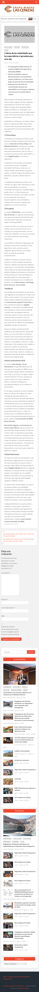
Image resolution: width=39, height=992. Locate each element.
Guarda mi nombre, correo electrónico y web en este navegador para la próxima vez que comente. (10, 630)
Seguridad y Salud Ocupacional (24, 769)
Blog (11, 977)
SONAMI (25, 690)
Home (20, 977)
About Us (6, 977)
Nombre (4, 599)
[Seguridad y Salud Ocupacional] (8, 772)
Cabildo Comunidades (22, 751)
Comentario (5, 573)
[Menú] (3, 2)
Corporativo (7, 687)
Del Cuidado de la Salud (22, 797)
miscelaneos (8, 47)
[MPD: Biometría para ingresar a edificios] (8, 791)
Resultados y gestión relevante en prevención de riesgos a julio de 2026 (25, 905)
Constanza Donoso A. (20, 745)
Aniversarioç (7, 838)
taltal (22, 841)
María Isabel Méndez (9, 697)
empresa (25, 687)
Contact (15, 977)
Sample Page (7, 979)
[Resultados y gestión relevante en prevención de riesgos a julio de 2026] (8, 905)
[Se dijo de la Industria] (8, 763)
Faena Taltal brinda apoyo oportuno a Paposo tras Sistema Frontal (23, 729)
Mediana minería (16, 690)
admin (6, 63)
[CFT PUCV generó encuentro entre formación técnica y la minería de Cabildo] (8, 740)
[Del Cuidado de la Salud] (8, 800)
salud (6, 50)
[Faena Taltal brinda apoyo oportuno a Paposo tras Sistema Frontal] (8, 729)
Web (2, 616)
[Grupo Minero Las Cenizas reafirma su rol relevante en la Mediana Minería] (19, 674)
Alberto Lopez (18, 910)
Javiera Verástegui (8, 710)
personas (17, 47)
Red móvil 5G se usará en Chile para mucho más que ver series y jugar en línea (18, 540)
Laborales (17, 779)
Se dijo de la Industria (21, 760)
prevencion (25, 47)
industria (6, 690)
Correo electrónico (8, 608)
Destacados (17, 687)
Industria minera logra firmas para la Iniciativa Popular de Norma (18, 535)
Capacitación (17, 838)
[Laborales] (8, 781)
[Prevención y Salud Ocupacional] (8, 947)
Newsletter (26, 977)
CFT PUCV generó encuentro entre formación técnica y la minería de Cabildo (24, 740)
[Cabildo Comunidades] (8, 753)
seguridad (15, 841)
